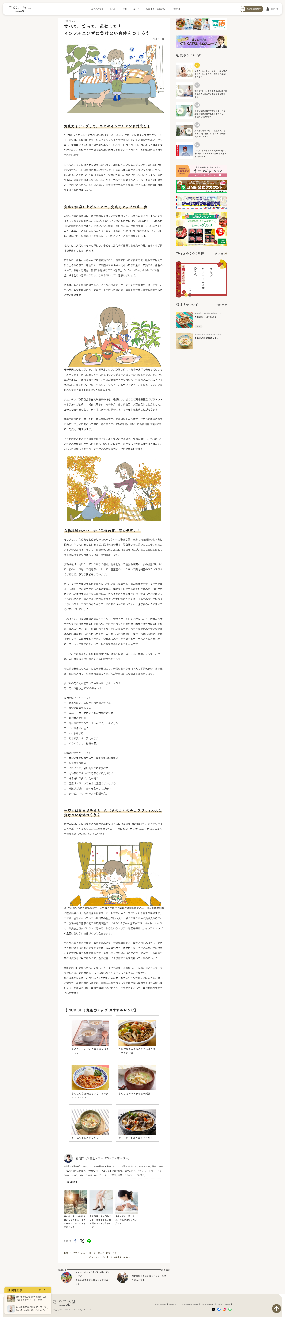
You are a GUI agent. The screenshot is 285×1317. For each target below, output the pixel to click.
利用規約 (172, 1304)
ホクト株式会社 (207, 1304)
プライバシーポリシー (189, 1304)
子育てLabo (79, 1252)
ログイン (275, 9)
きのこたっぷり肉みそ (205, 316)
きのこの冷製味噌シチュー (207, 337)
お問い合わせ (160, 1304)
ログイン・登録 (223, 1304)
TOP (66, 1252)
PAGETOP (276, 1308)
